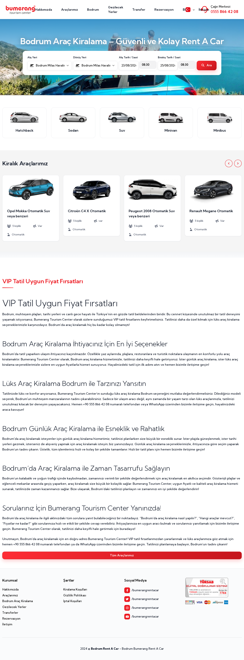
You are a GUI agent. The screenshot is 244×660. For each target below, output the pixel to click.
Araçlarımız (69, 9)
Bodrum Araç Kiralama (17, 601)
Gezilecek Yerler (115, 9)
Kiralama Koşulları (75, 589)
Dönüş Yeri (79, 57)
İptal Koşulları (72, 601)
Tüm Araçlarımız (122, 555)
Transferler (10, 612)
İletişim (204, 9)
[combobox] (49, 65)
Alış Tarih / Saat (128, 57)
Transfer (138, 9)
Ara (209, 65)
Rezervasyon (164, 9)
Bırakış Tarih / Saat (169, 57)
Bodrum (93, 9)
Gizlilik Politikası (74, 595)
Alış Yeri (32, 57)
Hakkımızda (43, 9)
